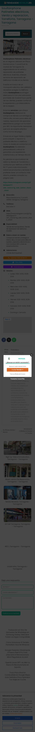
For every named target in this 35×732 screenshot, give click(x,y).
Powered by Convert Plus (17, 379)
